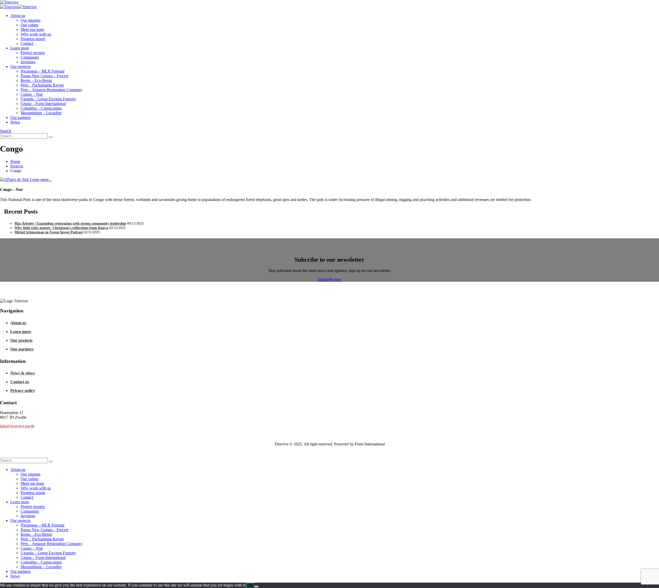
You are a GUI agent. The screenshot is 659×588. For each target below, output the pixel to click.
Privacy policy (22, 390)
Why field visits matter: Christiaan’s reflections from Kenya (61, 228)
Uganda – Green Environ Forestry (48, 99)
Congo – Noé (32, 94)
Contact (27, 43)
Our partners (20, 117)
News (15, 122)
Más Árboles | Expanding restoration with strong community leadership (70, 223)
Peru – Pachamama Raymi (42, 85)
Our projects (20, 66)
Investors (28, 62)
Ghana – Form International (43, 103)
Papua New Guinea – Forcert (44, 76)
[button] (5, 131)
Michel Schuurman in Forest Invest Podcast (48, 232)
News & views (22, 373)
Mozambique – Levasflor (41, 113)
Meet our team (32, 29)
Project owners (33, 52)
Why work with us (36, 34)
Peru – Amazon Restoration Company (51, 89)
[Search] (51, 137)
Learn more (19, 48)
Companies (30, 57)
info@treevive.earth (17, 426)
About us (17, 15)
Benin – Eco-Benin (36, 80)
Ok (250, 585)
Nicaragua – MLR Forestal (42, 71)
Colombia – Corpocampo (41, 108)
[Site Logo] (9, 2)
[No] (256, 586)
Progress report (33, 39)
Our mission (30, 20)
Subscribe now (329, 279)
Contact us (19, 382)
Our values (29, 25)
